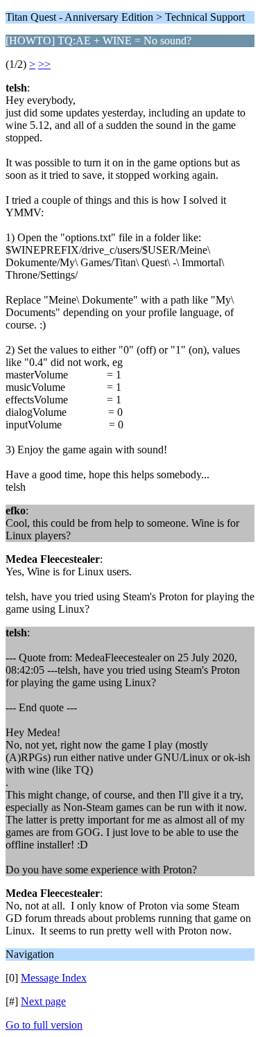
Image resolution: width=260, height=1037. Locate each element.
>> (44, 64)
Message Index (54, 978)
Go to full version (44, 1025)
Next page (43, 1001)
